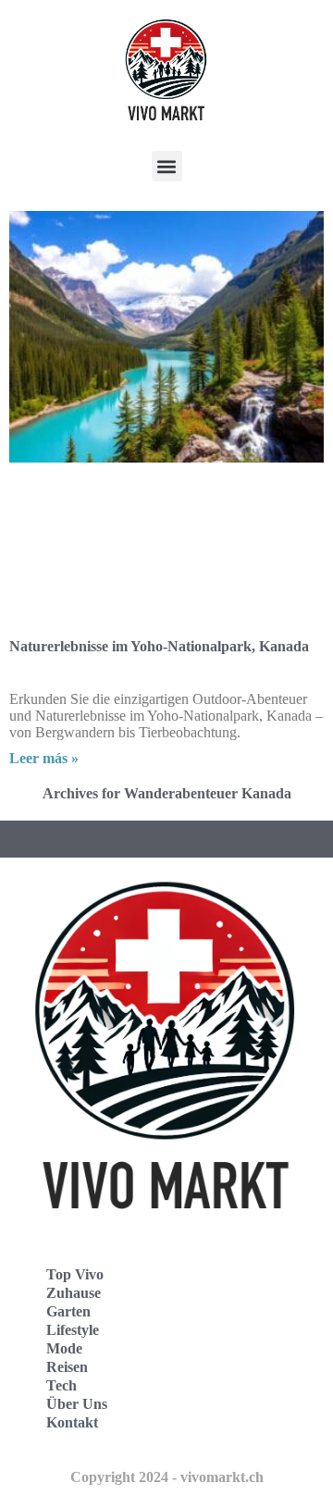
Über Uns (76, 1404)
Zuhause (73, 1293)
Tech (61, 1385)
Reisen (67, 1367)
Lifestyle (72, 1330)
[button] (167, 166)
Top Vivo (75, 1274)
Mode (64, 1348)
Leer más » (44, 758)
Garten (68, 1311)
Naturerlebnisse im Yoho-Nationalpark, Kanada (159, 646)
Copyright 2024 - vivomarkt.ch (167, 1477)
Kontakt (72, 1422)
